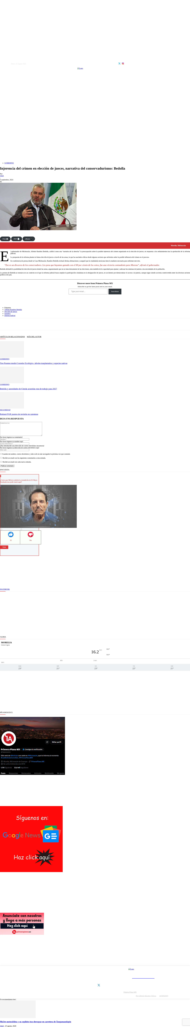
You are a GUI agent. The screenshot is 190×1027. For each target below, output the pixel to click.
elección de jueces (10, 312)
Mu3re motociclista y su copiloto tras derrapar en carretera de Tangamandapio (35, 1022)
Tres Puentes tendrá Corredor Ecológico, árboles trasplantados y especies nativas (33, 363)
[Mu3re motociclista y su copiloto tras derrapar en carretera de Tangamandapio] (18, 1017)
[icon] (119, 63)
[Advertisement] (95, 138)
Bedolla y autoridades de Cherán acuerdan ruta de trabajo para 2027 (28, 389)
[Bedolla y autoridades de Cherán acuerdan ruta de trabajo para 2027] (12, 382)
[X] (10, 324)
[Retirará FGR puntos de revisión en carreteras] (12, 408)
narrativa (7, 314)
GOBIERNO (9, 163)
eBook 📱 (28, 239)
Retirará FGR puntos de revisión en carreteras (19, 414)
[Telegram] (25, 324)
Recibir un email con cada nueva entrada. (17, 462)
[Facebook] (3, 324)
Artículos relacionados (12, 337)
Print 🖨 (5, 239)
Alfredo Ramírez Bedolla (13, 310)
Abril (2, 176)
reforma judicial (9, 315)
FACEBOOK (5, 589)
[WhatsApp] (18, 324)
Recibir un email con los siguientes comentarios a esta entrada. (24, 458)
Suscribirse (115, 291)
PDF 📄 (17, 239)
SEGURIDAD (5, 410)
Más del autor (34, 337)
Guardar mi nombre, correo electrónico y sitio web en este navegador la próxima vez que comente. (36, 454)
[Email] (32, 324)
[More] (41, 324)
